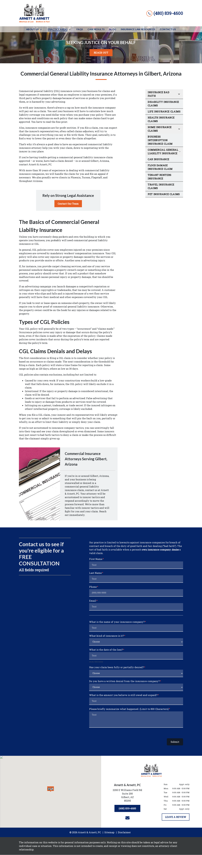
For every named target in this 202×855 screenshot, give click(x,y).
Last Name (95, 572)
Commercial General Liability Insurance (163, 151)
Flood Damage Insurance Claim (160, 167)
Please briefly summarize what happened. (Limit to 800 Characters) (129, 709)
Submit (175, 741)
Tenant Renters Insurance (159, 176)
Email (92, 600)
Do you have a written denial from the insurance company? (124, 681)
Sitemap (109, 832)
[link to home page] (34, 13)
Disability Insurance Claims (163, 103)
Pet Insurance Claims (164, 194)
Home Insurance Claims (160, 129)
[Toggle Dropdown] (41, 29)
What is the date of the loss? (106, 649)
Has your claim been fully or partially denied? (116, 667)
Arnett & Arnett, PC (40, 164)
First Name (95, 559)
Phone (93, 586)
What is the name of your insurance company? (116, 621)
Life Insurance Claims (164, 111)
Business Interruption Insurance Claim (160, 140)
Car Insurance (158, 159)
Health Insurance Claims (161, 119)
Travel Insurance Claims (161, 186)
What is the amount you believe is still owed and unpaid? (123, 695)
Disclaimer (124, 832)
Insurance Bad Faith (158, 94)
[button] (50, 789)
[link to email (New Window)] (127, 818)
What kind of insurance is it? (106, 635)
